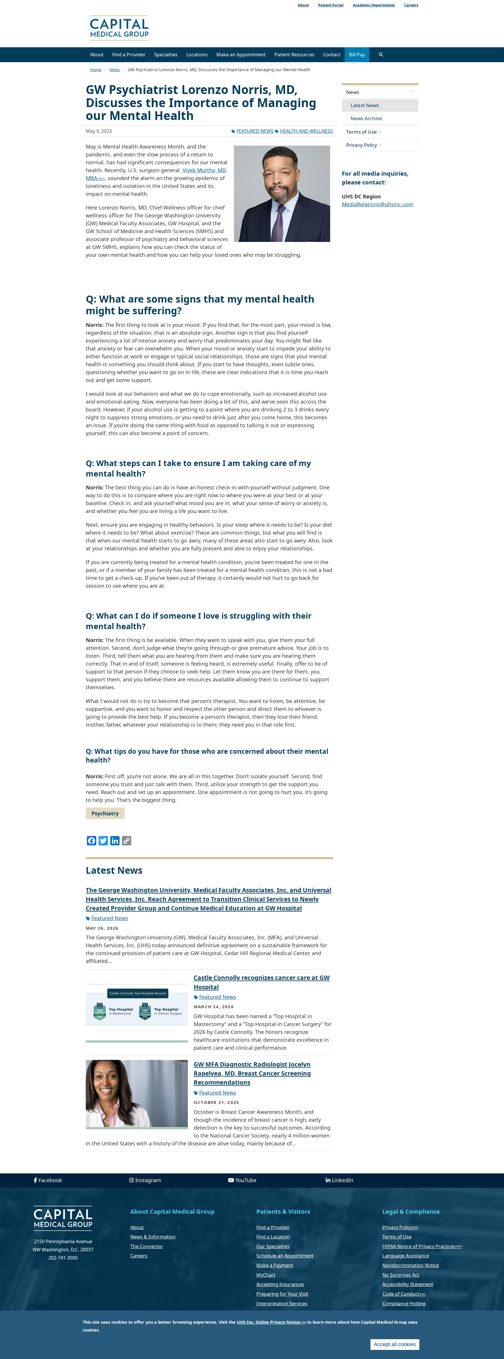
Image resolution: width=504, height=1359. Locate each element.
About (97, 54)
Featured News (255, 131)
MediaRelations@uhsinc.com (377, 204)
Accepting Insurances (280, 1284)
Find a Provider (129, 54)
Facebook (50, 1180)
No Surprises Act (400, 1275)
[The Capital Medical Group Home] (145, 29)
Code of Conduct (400, 1294)
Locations (197, 54)
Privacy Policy (361, 145)
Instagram (148, 1180)
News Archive (366, 118)
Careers (139, 1255)
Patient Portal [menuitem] (331, 5)
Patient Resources (294, 54)
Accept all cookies (395, 1344)
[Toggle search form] (381, 54)
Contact (331, 54)
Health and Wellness (306, 131)
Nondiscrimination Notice (410, 1265)
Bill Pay (357, 54)
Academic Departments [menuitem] (374, 5)
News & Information (153, 1237)
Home (96, 69)
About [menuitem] (303, 5)
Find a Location (273, 1237)
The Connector (146, 1246)
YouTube (245, 1180)
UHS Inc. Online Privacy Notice (268, 1322)
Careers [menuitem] (411, 5)
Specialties (166, 54)
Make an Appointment (241, 54)
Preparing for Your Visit (282, 1294)
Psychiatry (105, 813)
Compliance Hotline (404, 1303)
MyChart (265, 1275)
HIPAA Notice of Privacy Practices (419, 1246)
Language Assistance (405, 1255)
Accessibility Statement (407, 1284)
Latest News (365, 105)
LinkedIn (342, 1180)
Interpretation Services (281, 1303)
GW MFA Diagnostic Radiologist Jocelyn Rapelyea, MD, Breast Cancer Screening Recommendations (252, 1073)
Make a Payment (274, 1265)
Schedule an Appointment (285, 1255)
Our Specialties (273, 1246)
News (114, 69)
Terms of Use (361, 131)
